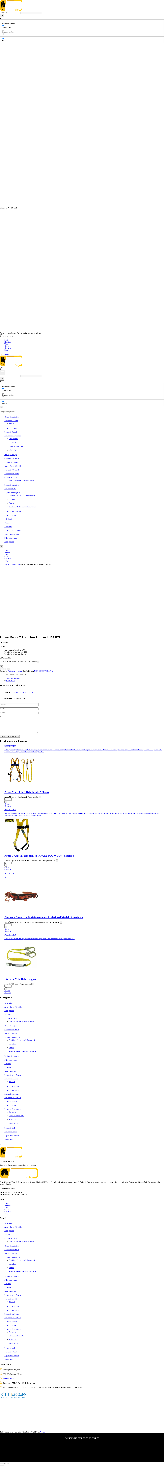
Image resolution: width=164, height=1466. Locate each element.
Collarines (12, 499)
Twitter (55, 1447)
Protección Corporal (11, 470)
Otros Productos (10, 1071)
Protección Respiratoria (12, 436)
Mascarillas (13, 450)
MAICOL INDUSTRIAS (23, 692)
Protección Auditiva (11, 421)
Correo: (2, 333)
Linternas (7, 1067)
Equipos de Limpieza (11, 462)
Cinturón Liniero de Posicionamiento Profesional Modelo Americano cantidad (31, 922)
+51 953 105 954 (8, 1379)
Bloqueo (7, 523)
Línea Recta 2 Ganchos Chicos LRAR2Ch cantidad (18, 662)
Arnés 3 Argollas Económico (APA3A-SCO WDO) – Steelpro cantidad (29, 861)
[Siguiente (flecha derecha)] (3, 1465)
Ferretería (7, 1064)
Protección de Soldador (12, 511)
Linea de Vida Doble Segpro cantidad (17, 984)
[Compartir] (5, 1463)
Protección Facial (10, 432)
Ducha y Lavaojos (10, 455)
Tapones (12, 424)
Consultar (5, 354)
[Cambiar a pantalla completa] (3, 1463)
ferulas (11, 503)
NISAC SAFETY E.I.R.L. (43, 671)
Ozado (42, 1432)
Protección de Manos (11, 474)
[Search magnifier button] (2, 15)
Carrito (6, 346)
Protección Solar (10, 489)
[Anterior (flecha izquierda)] (1, 1465)
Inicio (6, 340)
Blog (6, 350)
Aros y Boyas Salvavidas (13, 466)
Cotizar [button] (7, 804)
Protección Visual (10, 428)
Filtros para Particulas (16, 446)
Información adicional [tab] (12, 679)
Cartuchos (12, 442)
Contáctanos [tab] (10, 681)
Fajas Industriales (10, 538)
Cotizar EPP (5, 669)
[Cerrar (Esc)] (7, 1463)
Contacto (7, 348)
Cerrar (2, 1461)
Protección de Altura (11, 485)
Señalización (8, 519)
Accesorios (8, 527)
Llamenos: (3, 208)
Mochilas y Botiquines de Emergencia (22, 507)
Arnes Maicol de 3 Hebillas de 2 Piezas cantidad (21, 797)
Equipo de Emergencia (12, 493)
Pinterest (56, 1455)
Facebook (56, 1443)
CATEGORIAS (9, 336)
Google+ (55, 1451)
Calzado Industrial (10, 477)
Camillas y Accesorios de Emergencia (22, 495)
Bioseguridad (9, 542)
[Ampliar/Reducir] (1, 1463)
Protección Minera (10, 515)
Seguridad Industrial (11, 534)
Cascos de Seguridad (11, 417)
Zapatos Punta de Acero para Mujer (21, 480)
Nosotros (7, 342)
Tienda (6, 344)
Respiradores (13, 439)
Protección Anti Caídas (12, 530)
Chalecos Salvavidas (11, 458)
